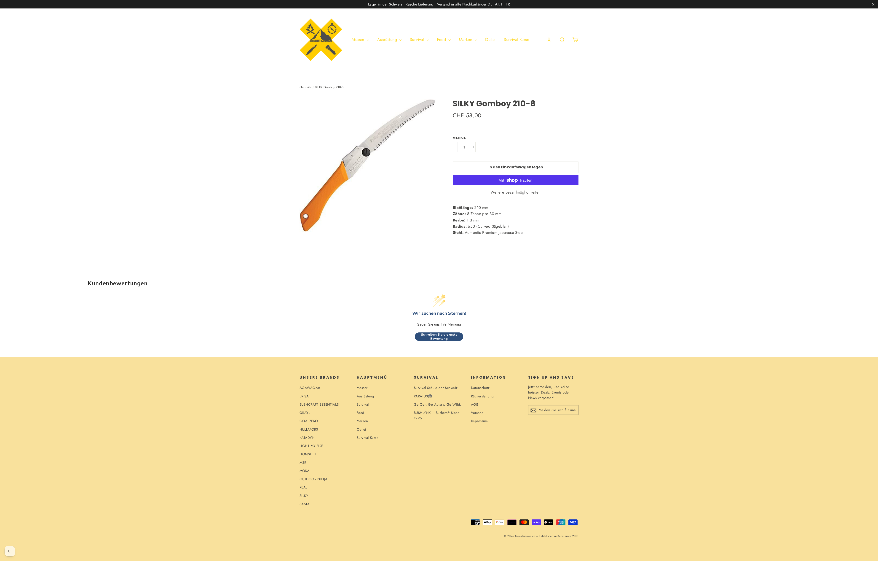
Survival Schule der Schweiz (436, 387)
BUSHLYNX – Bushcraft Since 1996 (436, 415)
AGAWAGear (310, 387)
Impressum (479, 420)
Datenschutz (480, 387)
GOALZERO (309, 420)
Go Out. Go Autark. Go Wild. (437, 404)
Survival (418, 40)
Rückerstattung (482, 396)
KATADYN (307, 437)
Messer (359, 40)
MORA (305, 470)
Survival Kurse (516, 40)
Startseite (305, 87)
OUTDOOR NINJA (314, 479)
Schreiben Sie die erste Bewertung (439, 336)
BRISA (304, 396)
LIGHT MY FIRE (311, 445)
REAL (304, 487)
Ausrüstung (387, 40)
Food (442, 40)
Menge (459, 138)
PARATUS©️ (423, 396)
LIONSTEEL (308, 454)
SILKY (304, 495)
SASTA (305, 504)
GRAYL (305, 412)
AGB (474, 404)
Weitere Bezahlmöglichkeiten (515, 192)
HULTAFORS (309, 429)
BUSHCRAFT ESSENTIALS (319, 404)
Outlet (490, 40)
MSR (303, 462)
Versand (477, 412)
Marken (466, 40)
